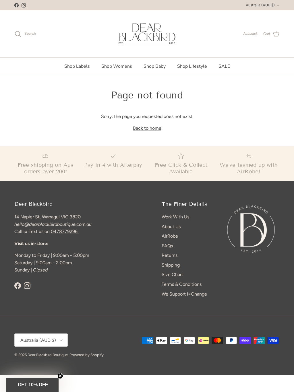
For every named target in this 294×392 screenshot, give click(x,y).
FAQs (167, 246)
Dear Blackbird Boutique (48, 355)
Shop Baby (155, 66)
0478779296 (65, 231)
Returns (169, 255)
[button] (32, 385)
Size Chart (172, 274)
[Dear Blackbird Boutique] (147, 34)
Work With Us (175, 217)
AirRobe (170, 236)
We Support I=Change (184, 294)
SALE (224, 66)
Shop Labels (77, 66)
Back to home (147, 128)
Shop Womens (116, 66)
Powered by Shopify (86, 355)
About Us (171, 226)
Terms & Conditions (182, 284)
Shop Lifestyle (192, 66)
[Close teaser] (60, 376)
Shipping (171, 265)
